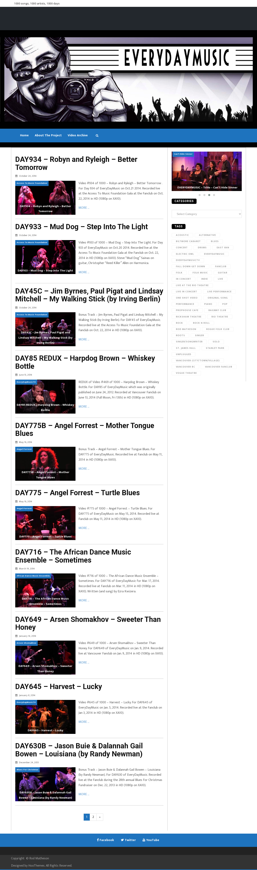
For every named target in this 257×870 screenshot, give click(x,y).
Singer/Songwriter (189, 342)
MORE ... (84, 208)
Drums (202, 247)
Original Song (218, 298)
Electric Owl (185, 254)
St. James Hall (186, 348)
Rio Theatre (219, 317)
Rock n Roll (201, 323)
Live (220, 279)
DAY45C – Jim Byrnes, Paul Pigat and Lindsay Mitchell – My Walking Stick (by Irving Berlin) (89, 295)
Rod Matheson (186, 329)
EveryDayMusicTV (188, 260)
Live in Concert (186, 292)
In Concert (183, 279)
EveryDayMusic (214, 254)
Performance (185, 304)
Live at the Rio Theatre (192, 285)
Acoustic (182, 235)
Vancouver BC (185, 367)
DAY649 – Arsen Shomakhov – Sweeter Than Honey (88, 623)
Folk (179, 273)
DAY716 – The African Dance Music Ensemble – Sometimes (73, 556)
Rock (179, 323)
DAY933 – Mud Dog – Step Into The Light (81, 227)
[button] (199, 195)
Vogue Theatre (186, 373)
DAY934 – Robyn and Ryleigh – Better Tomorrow (76, 163)
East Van (223, 247)
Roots (180, 335)
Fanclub (220, 266)
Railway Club (217, 310)
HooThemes (36, 865)
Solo (216, 342)
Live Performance (219, 292)
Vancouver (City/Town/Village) (198, 360)
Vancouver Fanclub (218, 367)
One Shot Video (187, 298)
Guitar (222, 273)
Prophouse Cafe (187, 310)
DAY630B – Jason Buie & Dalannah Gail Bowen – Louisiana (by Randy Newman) (79, 750)
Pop (224, 304)
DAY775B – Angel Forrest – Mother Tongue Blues (84, 429)
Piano (208, 304)
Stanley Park (215, 348)
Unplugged (183, 354)
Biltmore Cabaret (188, 241)
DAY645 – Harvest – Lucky (58, 686)
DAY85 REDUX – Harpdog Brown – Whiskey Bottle (85, 362)
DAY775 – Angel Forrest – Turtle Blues (77, 493)
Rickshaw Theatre (188, 317)
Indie (204, 279)
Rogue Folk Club (217, 329)
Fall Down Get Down (190, 266)
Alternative (207, 235)
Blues (215, 241)
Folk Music (200, 273)
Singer (199, 335)
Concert (182, 247)
